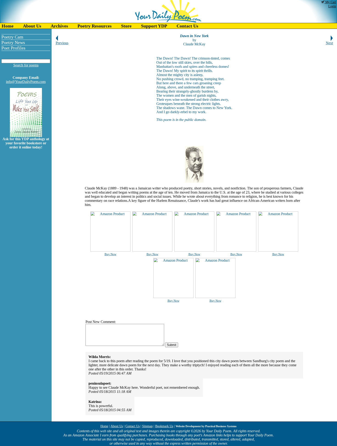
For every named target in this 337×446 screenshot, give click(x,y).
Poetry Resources (94, 25)
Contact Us (187, 25)
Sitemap (147, 426)
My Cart (330, 2)
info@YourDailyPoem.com (26, 82)
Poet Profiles (13, 47)
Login (332, 6)
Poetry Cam (12, 36)
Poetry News (13, 42)
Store (126, 25)
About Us (32, 25)
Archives (59, 25)
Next (329, 43)
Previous (62, 43)
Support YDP (154, 25)
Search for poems (26, 65)
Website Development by (206, 426)
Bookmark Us (164, 426)
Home (8, 25)
